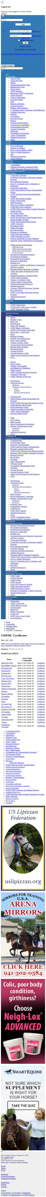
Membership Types (17, 87)
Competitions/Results (13, 775)
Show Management (17, 462)
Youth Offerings (16, 95)
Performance (15, 381)
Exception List (11, 746)
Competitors (10, 733)
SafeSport (4, 1174)
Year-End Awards (17, 383)
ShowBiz (13, 468)
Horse (12, 334)
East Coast (9, 644)
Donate (3, 1185)
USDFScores (15, 509)
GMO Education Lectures (20, 236)
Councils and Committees (19, 125)
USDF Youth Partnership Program (23, 222)
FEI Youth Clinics (17, 213)
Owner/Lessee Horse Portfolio (21, 345)
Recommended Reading (19, 182)
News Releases (16, 618)
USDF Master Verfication (19, 328)
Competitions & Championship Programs (21, 752)
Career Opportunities (18, 135)
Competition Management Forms (22, 466)
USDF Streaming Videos (19, 309)
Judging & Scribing (17, 148)
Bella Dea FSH (7, 663)
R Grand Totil (6, 704)
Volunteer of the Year (18, 374)
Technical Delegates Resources (21, 551)
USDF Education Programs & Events (24, 169)
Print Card (14, 322)
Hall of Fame (15, 89)
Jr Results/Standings (13, 769)
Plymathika (5, 696)
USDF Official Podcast (19, 278)
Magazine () (21, 93)
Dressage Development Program (22, 255)
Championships (16, 441)
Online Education (16, 228)
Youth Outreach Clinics (19, 215)
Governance (14, 116)
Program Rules (11, 780)
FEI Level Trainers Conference (21, 205)
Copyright (13, 1162)
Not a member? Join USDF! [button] (25, 49)
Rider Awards (15, 422)
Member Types (16, 320)
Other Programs (16, 203)
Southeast (16, 645)
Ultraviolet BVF (7, 720)
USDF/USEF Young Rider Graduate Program (27, 209)
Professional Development (20, 259)
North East (33, 644)
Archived (17, 390)
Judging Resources (17, 286)
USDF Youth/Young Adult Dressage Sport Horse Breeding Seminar (26, 218)
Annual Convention (17, 129)
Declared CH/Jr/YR (13, 773)
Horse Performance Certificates (22, 496)
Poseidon (4, 699)
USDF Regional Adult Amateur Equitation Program (25, 794)
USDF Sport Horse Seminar (20, 199)
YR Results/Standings (14, 771)
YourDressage (15, 608)
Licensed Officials (17, 549)
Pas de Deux (15, 457)
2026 (11, 640)
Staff (12, 102)
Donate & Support (38, 54)
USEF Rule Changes (18, 511)
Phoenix (4, 691)
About (3, 1168)
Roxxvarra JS (6, 707)
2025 (6, 640)
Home (8, 622)
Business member (26, 40)
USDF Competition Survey (20, 517)
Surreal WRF (6, 714)
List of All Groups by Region (21, 584)
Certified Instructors (17, 112)
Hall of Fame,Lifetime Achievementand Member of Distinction (20, 366)
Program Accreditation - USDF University (26, 591)
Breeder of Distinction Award (21, 426)
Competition (10, 624)
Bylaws (13, 121)
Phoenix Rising (7, 694)
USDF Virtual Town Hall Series (22, 251)
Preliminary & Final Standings (21, 387)
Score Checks (11, 742)
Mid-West (17, 644)
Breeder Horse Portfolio (19, 347)
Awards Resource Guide (19, 353)
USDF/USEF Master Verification (22, 330)
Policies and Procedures (19, 123)
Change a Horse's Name (19, 343)
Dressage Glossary (13, 748)
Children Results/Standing (15, 767)
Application (16, 428)
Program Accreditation (18, 232)
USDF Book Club (17, 247)
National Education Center (20, 85)
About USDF (15, 79)
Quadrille (13, 459)
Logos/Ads (14, 614)
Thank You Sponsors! (22, 54)
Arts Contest (15, 420)
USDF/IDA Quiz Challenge (20, 207)
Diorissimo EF (6, 668)
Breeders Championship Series (21, 449)
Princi (3, 702)
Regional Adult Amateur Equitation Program (27, 453)
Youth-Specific (15, 211)
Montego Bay (6, 681)
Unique (4, 722)
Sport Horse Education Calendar (17, 786)
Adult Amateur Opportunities (21, 282)
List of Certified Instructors (20, 559)
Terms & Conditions (22, 1162)
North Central (25, 644)
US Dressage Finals (17, 443)
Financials (14, 131)
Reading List (15, 263)
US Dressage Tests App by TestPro (23, 307)
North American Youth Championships (24, 447)
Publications (14, 601)
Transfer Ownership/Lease (20, 339)
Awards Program (16, 351)
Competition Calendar (18, 507)
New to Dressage (16, 146)
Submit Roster (15, 580)
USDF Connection (17, 603)
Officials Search (16, 464)
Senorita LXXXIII (8, 709)
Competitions (15, 165)
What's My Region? (16, 763)
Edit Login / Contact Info (19, 332)
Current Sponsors (16, 106)
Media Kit (14, 610)
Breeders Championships (15, 778)
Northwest (41, 644)
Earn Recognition (16, 230)
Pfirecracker (5, 686)
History (13, 83)
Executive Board (16, 100)
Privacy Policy (5, 1162)
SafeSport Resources (18, 137)
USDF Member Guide (18, 605)
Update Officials (16, 578)
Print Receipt (15, 324)
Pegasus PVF (6, 684)
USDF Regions (16, 91)
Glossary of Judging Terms (20, 280)
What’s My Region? (17, 326)
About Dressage (16, 81)
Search (16, 389)
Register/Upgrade (16, 336)
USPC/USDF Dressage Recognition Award (26, 403)
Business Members (17, 104)
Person (12, 317)
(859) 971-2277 (9, 1157)
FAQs (12, 140)
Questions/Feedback (8, 1179)
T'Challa (4, 717)
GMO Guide (15, 576)
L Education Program (18, 175)
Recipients (15, 430)
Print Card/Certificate (18, 341)
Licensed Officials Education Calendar (24, 288)
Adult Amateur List (13, 740)
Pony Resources (16, 290)
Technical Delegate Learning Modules (24, 239)
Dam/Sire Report (16, 349)
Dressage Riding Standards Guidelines (24, 269)
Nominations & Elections (19, 133)
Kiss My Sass (6, 676)
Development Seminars (19, 257)
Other (12, 418)
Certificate (41, 663)
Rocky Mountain (6, 645)
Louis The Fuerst (7, 678)
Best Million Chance (9, 666)
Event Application (12, 788)
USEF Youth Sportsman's (19, 411)
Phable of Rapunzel (8, 689)
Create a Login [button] (25, 46)
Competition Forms (13, 731)
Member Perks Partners (19, 108)
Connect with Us (7, 54)
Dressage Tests (15, 504)
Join (11, 154)
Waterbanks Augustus (5, 726)
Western (28, 645)
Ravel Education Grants (19, 407)
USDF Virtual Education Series (22, 249)
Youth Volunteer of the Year (20, 377)
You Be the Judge (17, 252)
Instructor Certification (18, 261)
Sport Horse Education (18, 188)
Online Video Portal (17, 201)
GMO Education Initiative (20, 234)
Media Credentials (17, 612)
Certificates (10, 782)
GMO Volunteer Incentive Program (23, 372)
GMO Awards (15, 370)
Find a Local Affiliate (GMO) (21, 150)
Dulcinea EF (6, 671)
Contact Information (17, 97)
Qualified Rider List (13, 792)
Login (23, 24)
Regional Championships (19, 445)
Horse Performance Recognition (22, 424)
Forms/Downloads (8, 1176)
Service (13, 362)
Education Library (17, 226)
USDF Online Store (17, 305)
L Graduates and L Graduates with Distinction (27, 110)
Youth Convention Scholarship (21, 409)
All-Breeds (15, 385)
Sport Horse (10, 628)
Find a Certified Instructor (20, 152)
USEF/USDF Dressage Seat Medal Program (27, 451)
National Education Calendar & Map (24, 167)
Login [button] (25, 43)
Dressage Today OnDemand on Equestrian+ (26, 241)
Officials (13, 114)
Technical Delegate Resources (21, 284)
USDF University (17, 224)
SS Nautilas (5, 712)
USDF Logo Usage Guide (20, 616)
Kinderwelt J (6, 673)
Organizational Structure (19, 127)
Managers (9, 761)
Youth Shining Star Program (20, 405)
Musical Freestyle (16, 455)
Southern (22, 645)
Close (4, 14)
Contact (4, 1187)
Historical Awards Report (22, 392)
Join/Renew (10, 735)
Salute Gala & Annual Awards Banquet (25, 355)
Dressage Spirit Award (18, 414)
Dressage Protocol (12, 744)
